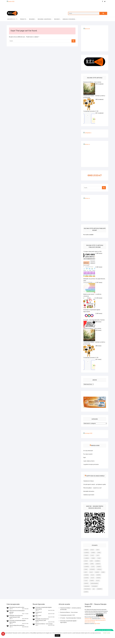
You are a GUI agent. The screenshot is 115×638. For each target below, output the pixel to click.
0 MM (99, 552)
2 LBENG (97, 560)
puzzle (86, 591)
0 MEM (93, 552)
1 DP (98, 555)
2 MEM (86, 563)
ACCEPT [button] (57, 635)
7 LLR (86, 580)
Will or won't (38, 615)
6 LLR (92, 577)
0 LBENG (86, 552)
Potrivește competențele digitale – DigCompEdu (68, 621)
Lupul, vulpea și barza (88, 461)
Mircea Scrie (95, 445)
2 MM (92, 563)
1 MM (99, 558)
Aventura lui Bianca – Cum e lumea (69, 612)
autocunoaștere (94, 583)
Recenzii (57, 19)
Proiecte (23, 19)
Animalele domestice (88, 491)
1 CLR (92, 555)
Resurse (32, 19)
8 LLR (97, 580)
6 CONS (86, 577)
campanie (87, 586)
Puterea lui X (38, 612)
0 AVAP (86, 549)
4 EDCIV (99, 569)
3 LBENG (86, 566)
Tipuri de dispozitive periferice (16, 625)
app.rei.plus (97, 623)
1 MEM (93, 558)
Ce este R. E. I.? (12, 19)
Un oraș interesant (88, 450)
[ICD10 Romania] (94, 397)
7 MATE (91, 580)
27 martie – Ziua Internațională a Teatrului (70, 618)
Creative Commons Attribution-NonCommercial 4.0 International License (95, 620)
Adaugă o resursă (69, 19)
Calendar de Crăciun (88, 481)
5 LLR (92, 574)
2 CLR (86, 560)
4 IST (86, 572)
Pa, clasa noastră (87, 454)
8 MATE (86, 583)
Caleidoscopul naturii (88, 494)
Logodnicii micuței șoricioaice (91, 464)
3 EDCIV (98, 563)
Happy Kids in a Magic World (95, 476)
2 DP (91, 560)
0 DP (98, 549)
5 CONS (86, 574)
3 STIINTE (92, 569)
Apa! (84, 457)
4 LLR (91, 572)
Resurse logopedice (44, 19)
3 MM (86, 569)
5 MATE (98, 574)
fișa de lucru (87, 588)
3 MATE (98, 566)
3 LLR (93, 566)
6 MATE (98, 577)
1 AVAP (86, 555)
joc (93, 588)
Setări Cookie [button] (106, 633)
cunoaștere (94, 586)
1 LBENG (86, 558)
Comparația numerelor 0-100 (67, 615)
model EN (99, 588)
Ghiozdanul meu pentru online (16, 607)
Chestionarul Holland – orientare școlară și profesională (70, 608)
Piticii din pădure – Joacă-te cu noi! (92, 488)
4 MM (103, 572)
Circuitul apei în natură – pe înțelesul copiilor (94, 484)
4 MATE (97, 572)
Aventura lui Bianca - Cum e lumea (43, 623)
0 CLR (92, 549)
